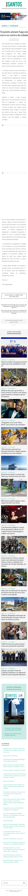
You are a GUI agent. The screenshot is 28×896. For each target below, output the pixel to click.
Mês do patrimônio (8, 781)
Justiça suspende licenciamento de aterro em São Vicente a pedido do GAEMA (13, 786)
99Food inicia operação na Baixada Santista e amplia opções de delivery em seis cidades (13, 451)
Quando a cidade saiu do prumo (13, 838)
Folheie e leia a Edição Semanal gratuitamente (13, 729)
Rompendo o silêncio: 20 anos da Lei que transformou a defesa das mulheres (14, 793)
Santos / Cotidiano (8, 360)
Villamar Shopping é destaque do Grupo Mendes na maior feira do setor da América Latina (13, 617)
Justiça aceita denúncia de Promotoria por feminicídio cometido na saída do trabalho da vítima (14, 775)
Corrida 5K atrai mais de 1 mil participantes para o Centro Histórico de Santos (14, 833)
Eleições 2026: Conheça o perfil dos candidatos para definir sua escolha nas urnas (14, 750)
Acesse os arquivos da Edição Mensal (13, 734)
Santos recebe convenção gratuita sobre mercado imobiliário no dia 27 (14, 364)
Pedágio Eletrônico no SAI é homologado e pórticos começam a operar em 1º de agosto (14, 849)
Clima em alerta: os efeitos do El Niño (14, 770)
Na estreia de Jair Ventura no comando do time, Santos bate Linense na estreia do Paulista (14, 312)
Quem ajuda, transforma (10, 755)
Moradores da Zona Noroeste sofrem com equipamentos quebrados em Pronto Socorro (14, 306)
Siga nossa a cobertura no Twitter (14, 295)
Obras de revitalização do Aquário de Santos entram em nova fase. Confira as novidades (14, 592)
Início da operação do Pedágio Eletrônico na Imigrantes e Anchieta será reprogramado (13, 815)
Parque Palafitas (8, 820)
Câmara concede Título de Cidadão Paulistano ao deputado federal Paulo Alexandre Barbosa (13, 672)
